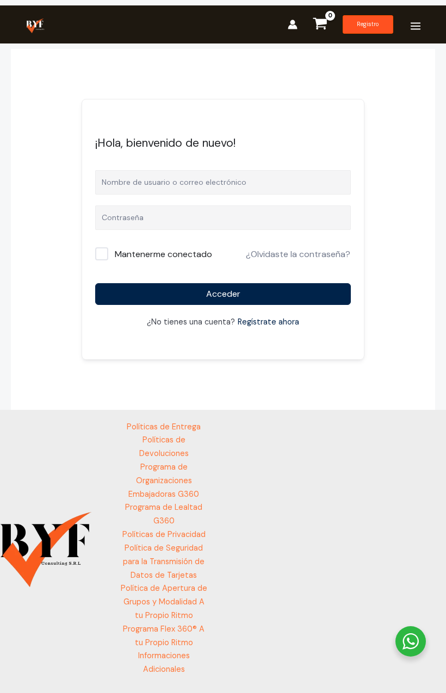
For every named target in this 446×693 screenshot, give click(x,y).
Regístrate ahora (268, 322)
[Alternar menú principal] (415, 25)
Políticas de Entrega (164, 427)
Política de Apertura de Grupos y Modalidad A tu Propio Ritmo (164, 602)
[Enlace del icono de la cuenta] (293, 24)
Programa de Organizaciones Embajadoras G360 (163, 481)
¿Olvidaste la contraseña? (298, 254)
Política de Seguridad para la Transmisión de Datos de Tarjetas (164, 561)
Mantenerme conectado (163, 254)
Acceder (223, 293)
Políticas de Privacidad (164, 534)
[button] (368, 24)
